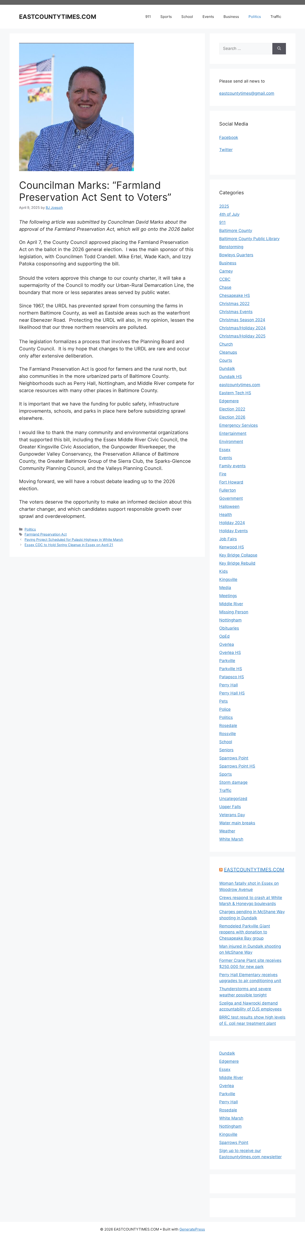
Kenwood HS (231, 547)
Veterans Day (232, 814)
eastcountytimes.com (239, 384)
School (187, 16)
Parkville (227, 660)
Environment (231, 441)
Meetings (228, 595)
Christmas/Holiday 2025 (242, 336)
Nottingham (230, 620)
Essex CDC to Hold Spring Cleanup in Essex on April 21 (69, 545)
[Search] (279, 48)
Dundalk (227, 368)
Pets (223, 701)
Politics (255, 16)
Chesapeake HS (234, 295)
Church (226, 344)
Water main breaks (237, 823)
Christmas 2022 (234, 303)
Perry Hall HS (232, 693)
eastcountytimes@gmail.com (246, 93)
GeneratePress (192, 1229)
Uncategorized (233, 798)
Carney (226, 271)
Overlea (226, 644)
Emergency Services (238, 425)
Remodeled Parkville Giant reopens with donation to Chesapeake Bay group (244, 932)
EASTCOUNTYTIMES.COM (57, 16)
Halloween (229, 506)
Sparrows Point (233, 758)
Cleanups (228, 352)
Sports (166, 16)
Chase (225, 287)
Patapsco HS (231, 676)
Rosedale (228, 725)
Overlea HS (230, 652)
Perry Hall (228, 685)
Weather (227, 831)
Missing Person (233, 612)
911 (148, 16)
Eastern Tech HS (235, 392)
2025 (224, 206)
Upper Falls (230, 806)
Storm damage (233, 782)
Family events (232, 465)
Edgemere (229, 401)
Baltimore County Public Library (249, 238)
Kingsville (228, 579)
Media (225, 587)
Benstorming (231, 246)
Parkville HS (230, 668)
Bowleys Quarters (236, 255)
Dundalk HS (230, 376)
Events (208, 16)
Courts (225, 360)
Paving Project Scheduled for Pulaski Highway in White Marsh (74, 539)
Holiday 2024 (232, 522)
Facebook (228, 137)
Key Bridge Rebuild (237, 563)
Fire (222, 474)
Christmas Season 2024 (242, 319)
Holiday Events (233, 530)
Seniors (226, 749)
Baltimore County (235, 230)
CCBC (224, 279)
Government (231, 498)
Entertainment (232, 433)
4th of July (229, 214)
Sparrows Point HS (237, 766)
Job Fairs (228, 539)
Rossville (227, 733)
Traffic (275, 16)
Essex (224, 449)
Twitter (226, 149)
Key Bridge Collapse (238, 555)
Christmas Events (236, 311)
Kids (223, 571)
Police (225, 709)
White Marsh (231, 839)
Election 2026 (232, 417)
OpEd (224, 636)
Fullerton (227, 490)
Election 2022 (232, 409)
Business (231, 16)
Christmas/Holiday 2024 (242, 328)
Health (225, 514)
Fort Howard (231, 482)
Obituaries (229, 628)
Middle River (231, 603)
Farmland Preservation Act (46, 534)
